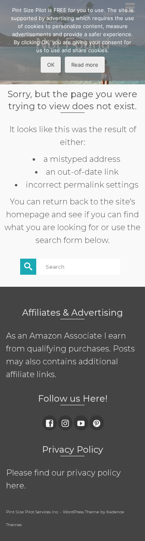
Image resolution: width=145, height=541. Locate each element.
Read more (84, 64)
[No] (135, 41)
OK (50, 64)
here (15, 485)
